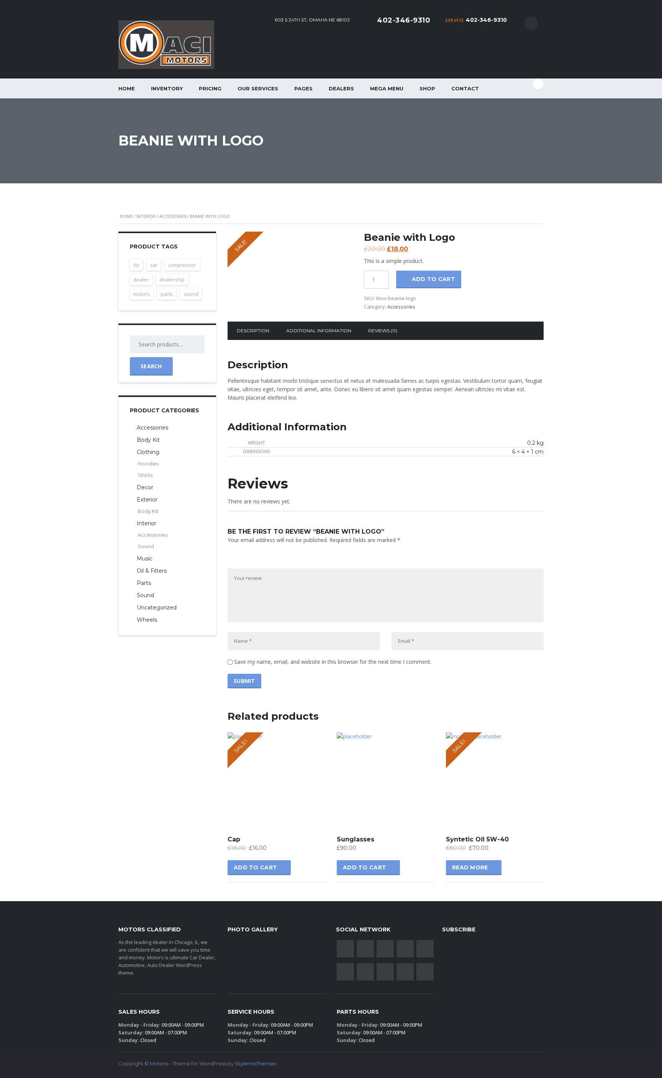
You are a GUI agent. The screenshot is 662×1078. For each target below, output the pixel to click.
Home (126, 88)
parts (167, 294)
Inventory (167, 88)
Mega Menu (386, 88)
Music (144, 558)
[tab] (253, 331)
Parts (144, 583)
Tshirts (145, 475)
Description (253, 330)
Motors (158, 1063)
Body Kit (148, 439)
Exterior (147, 499)
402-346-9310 (486, 19)
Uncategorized (157, 607)
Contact (465, 88)
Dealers (341, 88)
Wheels (147, 619)
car (153, 264)
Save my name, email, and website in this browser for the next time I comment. (332, 661)
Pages (303, 88)
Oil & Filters (152, 570)
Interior (146, 216)
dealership (172, 279)
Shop (427, 88)
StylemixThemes (255, 1063)
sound (191, 294)
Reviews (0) (382, 330)
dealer (141, 279)
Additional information (318, 330)
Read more (470, 867)
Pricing (210, 88)
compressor (182, 264)
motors (141, 294)
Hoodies (148, 464)
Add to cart (433, 279)
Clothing (148, 452)
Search (151, 366)
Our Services (258, 88)
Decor (145, 487)
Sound (146, 546)
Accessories (172, 216)
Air (136, 264)
